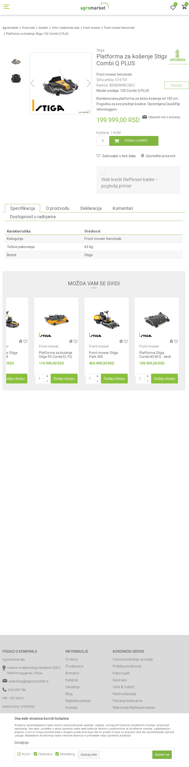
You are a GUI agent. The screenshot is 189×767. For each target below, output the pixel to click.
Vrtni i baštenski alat (65, 28)
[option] (16, 61)
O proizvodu (57, 208)
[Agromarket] (94, 7)
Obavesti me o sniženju (164, 117)
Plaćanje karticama (127, 701)
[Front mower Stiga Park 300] (56, 319)
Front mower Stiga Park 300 (53, 355)
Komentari (123, 208)
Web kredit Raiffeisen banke (134, 708)
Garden (43, 28)
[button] (116, 156)
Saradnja (72, 687)
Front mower (91, 28)
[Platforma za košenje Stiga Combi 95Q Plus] (156, 319)
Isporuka (119, 680)
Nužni (26, 754)
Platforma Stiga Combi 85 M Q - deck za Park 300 (105, 357)
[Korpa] (184, 7)
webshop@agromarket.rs (28, 681)
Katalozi (71, 680)
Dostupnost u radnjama (33, 216)
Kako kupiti (121, 673)
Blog (69, 694)
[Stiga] (48, 105)
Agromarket (10, 28)
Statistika (45, 754)
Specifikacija (22, 208)
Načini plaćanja (124, 694)
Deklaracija (91, 208)
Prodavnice (74, 666)
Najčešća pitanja (78, 701)
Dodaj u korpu (136, 140)
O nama (71, 659)
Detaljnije (22, 743)
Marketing (67, 754)
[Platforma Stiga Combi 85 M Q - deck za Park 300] (106, 319)
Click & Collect (123, 687)
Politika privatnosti (127, 666)
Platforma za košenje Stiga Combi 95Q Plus (156, 355)
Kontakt (71, 708)
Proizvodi (28, 28)
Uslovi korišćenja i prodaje (133, 659)
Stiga (88, 255)
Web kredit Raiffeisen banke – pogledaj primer (129, 182)
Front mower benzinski (119, 28)
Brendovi (72, 673)
